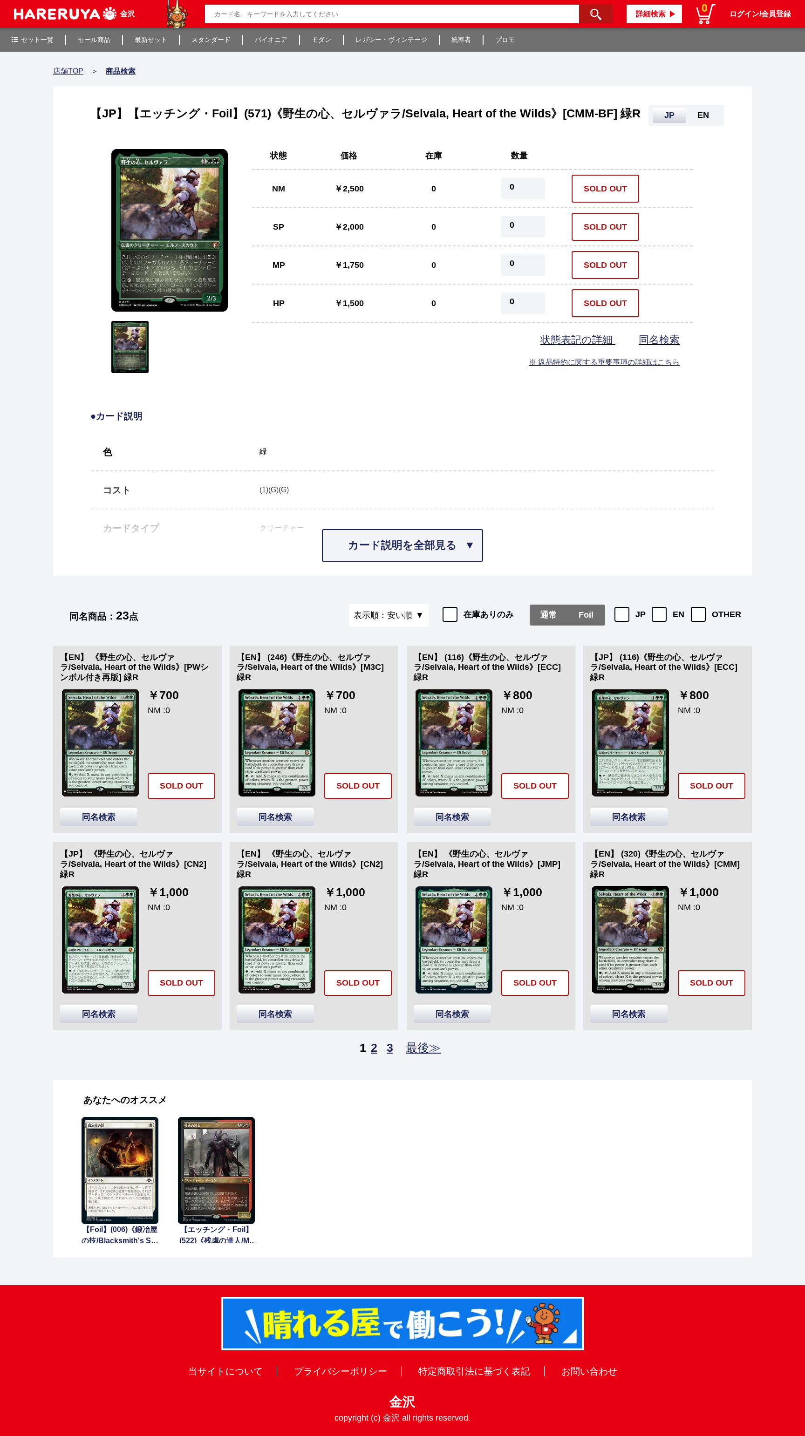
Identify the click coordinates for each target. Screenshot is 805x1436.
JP (640, 614)
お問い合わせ (589, 1371)
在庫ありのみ (489, 614)
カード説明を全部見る (402, 545)
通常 (548, 614)
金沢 (402, 1402)
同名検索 (659, 340)
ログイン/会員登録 (760, 14)
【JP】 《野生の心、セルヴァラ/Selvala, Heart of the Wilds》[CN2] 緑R (133, 863)
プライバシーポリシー (340, 1371)
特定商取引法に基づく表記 (474, 1371)
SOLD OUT (605, 188)
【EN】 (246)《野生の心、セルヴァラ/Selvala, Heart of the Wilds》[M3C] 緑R (310, 667)
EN (678, 614)
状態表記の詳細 (577, 340)
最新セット (151, 39)
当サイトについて (225, 1371)
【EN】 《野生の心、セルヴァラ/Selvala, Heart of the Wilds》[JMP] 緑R (487, 863)
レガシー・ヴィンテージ (391, 39)
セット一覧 (37, 39)
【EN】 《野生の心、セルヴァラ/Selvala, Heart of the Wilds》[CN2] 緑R (310, 863)
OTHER (726, 614)
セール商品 (94, 39)
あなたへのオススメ (125, 1100)
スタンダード (211, 39)
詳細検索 (651, 14)
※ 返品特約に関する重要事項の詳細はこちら (604, 362)
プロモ (505, 39)
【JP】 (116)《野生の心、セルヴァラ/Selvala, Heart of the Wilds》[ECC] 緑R (663, 667)
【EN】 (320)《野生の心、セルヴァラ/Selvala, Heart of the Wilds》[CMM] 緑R (665, 863)
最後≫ (423, 1047)
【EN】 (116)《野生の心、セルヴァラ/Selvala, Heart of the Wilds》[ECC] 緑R (487, 667)
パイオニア (271, 39)
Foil (586, 614)
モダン (321, 39)
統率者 (461, 39)
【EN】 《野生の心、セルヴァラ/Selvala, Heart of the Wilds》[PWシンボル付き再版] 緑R (134, 667)
